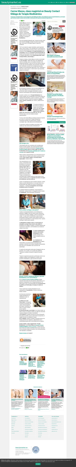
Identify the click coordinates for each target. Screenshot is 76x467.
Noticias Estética (28, 427)
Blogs (12, 427)
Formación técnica (28, 425)
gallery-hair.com (54, 431)
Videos (13, 429)
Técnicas (49, 70)
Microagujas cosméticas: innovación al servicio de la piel (55, 56)
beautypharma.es (55, 425)
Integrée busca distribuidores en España (17, 400)
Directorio (63, 2)
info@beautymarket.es (19, 451)
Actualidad (50, 92)
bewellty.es (53, 427)
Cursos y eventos (28, 423)
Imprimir (13, 23)
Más (68, 2)
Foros (58, 2)
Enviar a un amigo (15, 22)
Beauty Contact (23, 333)
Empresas (13, 423)
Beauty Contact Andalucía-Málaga (31, 279)
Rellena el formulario (28, 409)
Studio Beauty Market (15, 431)
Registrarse (72, 2)
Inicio (49, 2)
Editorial (26, 436)
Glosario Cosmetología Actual (54, 116)
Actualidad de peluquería (42, 427)
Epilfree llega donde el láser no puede (43, 409)
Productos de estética (29, 429)
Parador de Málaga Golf (34, 150)
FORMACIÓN (49, 115)
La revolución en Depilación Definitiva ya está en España (43, 400)
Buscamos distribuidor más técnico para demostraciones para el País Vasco (30, 400)
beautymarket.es (11, 2)
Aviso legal (17, 454)
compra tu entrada (32, 326)
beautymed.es (54, 423)
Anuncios (54, 2)
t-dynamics (53, 409)
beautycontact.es (55, 429)
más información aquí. (50, 461)
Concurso (62, 122)
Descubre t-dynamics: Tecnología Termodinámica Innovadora (56, 400)
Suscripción (14, 418)
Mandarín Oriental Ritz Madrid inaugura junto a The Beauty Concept (55, 95)
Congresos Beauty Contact (19, 8)
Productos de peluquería (42, 429)
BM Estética (13, 6)
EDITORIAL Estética (51, 54)
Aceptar (38, 464)
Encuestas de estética (29, 431)
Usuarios (13, 425)
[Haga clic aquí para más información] (25, 341)
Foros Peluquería (41, 418)
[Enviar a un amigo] (23, 348)
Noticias (18, 6)
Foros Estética (27, 418)
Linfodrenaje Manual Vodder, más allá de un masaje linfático (55, 72)
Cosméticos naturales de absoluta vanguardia (15, 409)
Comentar (13, 24)
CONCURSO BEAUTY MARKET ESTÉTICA (55, 133)
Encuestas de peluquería (42, 431)
